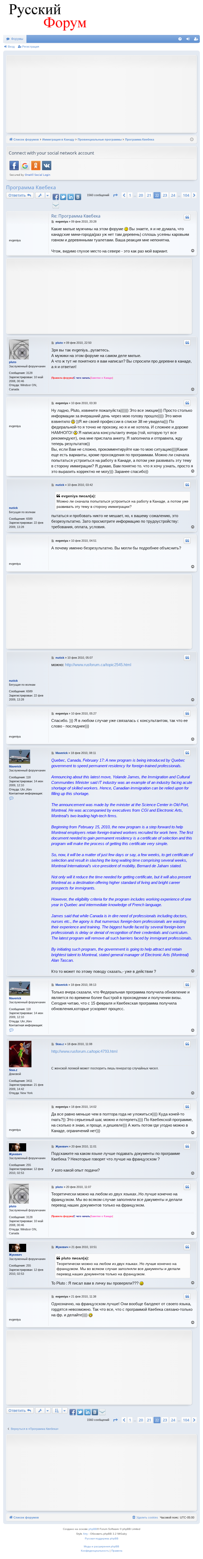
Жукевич (15, 1154)
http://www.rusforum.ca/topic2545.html (98, 664)
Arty (85, 1533)
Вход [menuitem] (189, 40)
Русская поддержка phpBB (101, 1538)
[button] (115, 195)
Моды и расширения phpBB (101, 1546)
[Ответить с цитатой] (187, 217)
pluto (12, 362)
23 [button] (165, 195)
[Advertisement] (106, 93)
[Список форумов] (46, 17)
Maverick (15, 766)
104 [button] (186, 195)
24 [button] (173, 195)
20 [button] (141, 195)
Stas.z (13, 1070)
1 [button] (130, 195)
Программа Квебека (31, 187)
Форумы (17, 39)
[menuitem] (180, 39)
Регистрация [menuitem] (197, 40)
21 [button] (149, 195)
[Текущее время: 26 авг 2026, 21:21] (191, 140)
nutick (13, 507)
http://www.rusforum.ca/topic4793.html (84, 1051)
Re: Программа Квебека (75, 216)
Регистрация (30, 46)
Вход (11, 46)
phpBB (93, 1529)
